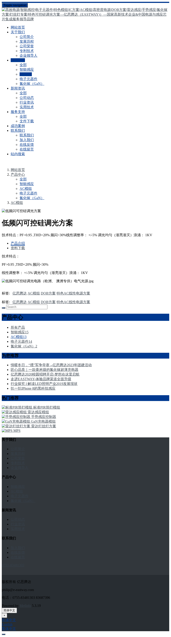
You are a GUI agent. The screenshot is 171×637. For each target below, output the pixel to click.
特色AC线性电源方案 (73, 293)
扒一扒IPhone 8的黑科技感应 (33, 388)
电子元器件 (28, 79)
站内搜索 (18, 154)
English (7, 624)
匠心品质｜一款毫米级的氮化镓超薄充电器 (44, 370)
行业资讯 (27, 102)
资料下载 (18, 248)
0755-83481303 (13, 565)
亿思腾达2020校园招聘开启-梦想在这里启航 (45, 374)
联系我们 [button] (18, 130)
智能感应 (27, 69)
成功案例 (18, 126)
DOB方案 (48, 293)
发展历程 (27, 41)
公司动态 (27, 98)
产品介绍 (18, 243)
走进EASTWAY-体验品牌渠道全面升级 (41, 379)
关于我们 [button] (18, 32)
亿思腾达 (19, 293)
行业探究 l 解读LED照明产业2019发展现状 (44, 384)
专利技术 (27, 51)
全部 (23, 65)
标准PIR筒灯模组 (46, 407)
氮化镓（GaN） (32, 84)
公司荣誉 (27, 46)
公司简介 (27, 37)
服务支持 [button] (18, 112)
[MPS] (7, 430)
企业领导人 (28, 55)
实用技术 (27, 107)
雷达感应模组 (38, 412)
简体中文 (9, 610)
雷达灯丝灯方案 (43, 426)
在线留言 (27, 149)
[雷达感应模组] (15, 412)
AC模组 (26, 74)
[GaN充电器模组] (16, 421)
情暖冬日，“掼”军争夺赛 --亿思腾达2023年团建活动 (51, 365)
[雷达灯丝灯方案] (16, 426)
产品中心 (18, 174)
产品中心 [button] (18, 60)
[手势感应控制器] (16, 417)
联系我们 (27, 135)
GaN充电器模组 (43, 421)
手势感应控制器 (43, 417)
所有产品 (18, 327)
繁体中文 (9, 629)
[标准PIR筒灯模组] (17, 407)
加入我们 (27, 140)
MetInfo (25, 606)
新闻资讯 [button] (18, 88)
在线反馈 (27, 144)
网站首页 (18, 27)
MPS (16, 430)
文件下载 (27, 121)
